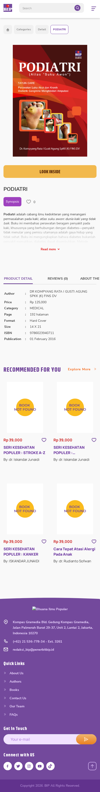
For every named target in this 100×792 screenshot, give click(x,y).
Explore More (80, 369)
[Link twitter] (18, 766)
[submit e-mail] (86, 739)
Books (14, 690)
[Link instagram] (29, 766)
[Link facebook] (7, 766)
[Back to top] (92, 766)
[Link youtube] (40, 766)
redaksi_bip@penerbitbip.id (33, 649)
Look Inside (50, 171)
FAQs (13, 714)
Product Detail (18, 278)
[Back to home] (7, 29)
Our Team (16, 706)
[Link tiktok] (50, 766)
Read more (48, 249)
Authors (15, 681)
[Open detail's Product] (25, 407)
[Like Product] (44, 439)
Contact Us (17, 698)
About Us (16, 673)
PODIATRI (59, 29)
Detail (42, 29)
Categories (24, 29)
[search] (77, 8)
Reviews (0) (58, 278)
